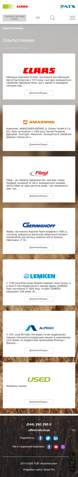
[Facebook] (40, 438)
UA (38, 18)
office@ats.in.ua (39, 430)
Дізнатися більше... (39, 93)
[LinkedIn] (55, 438)
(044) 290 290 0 (39, 424)
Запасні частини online (14, 17)
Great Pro (49, 470)
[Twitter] (48, 438)
